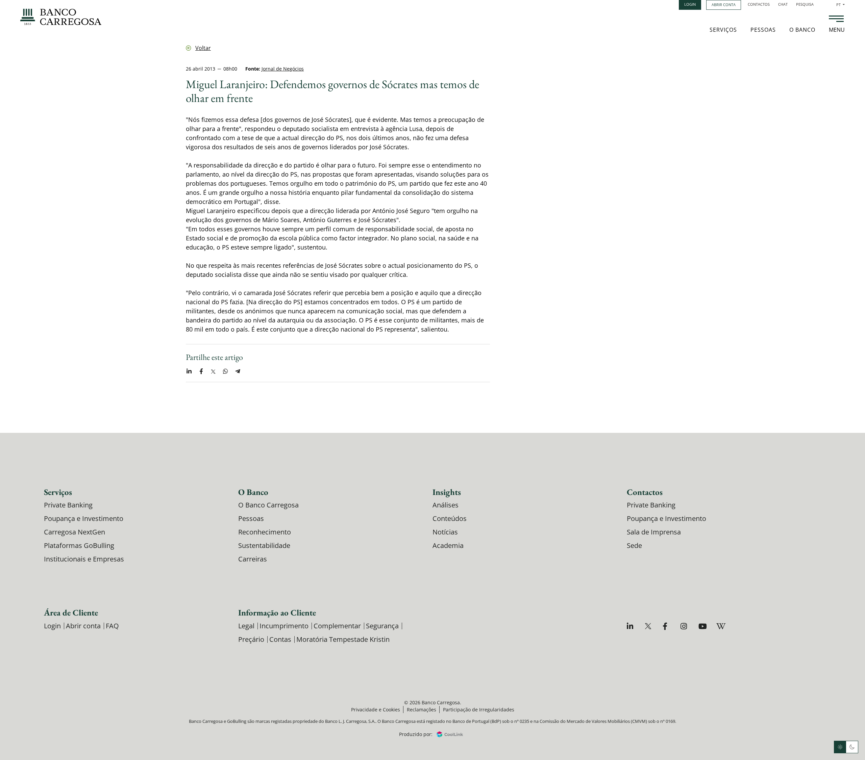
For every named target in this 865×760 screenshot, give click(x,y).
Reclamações (421, 709)
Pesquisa (805, 4)
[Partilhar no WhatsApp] (225, 371)
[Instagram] (685, 626)
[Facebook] (667, 626)
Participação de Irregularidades (478, 709)
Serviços (723, 29)
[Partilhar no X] (213, 371)
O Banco (802, 29)
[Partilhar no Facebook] (201, 371)
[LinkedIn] (631, 626)
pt (840, 4)
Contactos (759, 4)
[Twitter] (649, 626)
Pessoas (763, 29)
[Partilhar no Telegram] (237, 371)
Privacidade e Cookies (375, 709)
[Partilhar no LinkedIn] (189, 371)
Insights (446, 492)
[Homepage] (60, 17)
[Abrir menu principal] (836, 20)
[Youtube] (702, 626)
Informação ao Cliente (277, 612)
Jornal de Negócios (283, 68)
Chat (783, 4)
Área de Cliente (71, 612)
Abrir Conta (724, 4)
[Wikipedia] (720, 626)
